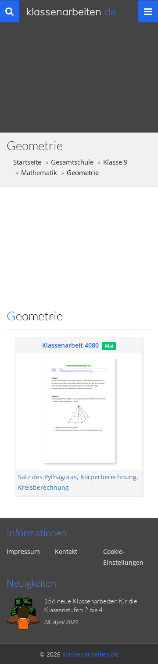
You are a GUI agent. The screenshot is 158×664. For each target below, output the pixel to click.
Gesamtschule (72, 162)
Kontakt (66, 551)
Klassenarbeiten (71, 11)
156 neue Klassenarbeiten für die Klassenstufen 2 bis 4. (90, 605)
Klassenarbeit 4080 (70, 345)
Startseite (27, 162)
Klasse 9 (115, 162)
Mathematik (39, 172)
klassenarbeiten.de (90, 654)
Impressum (23, 551)
